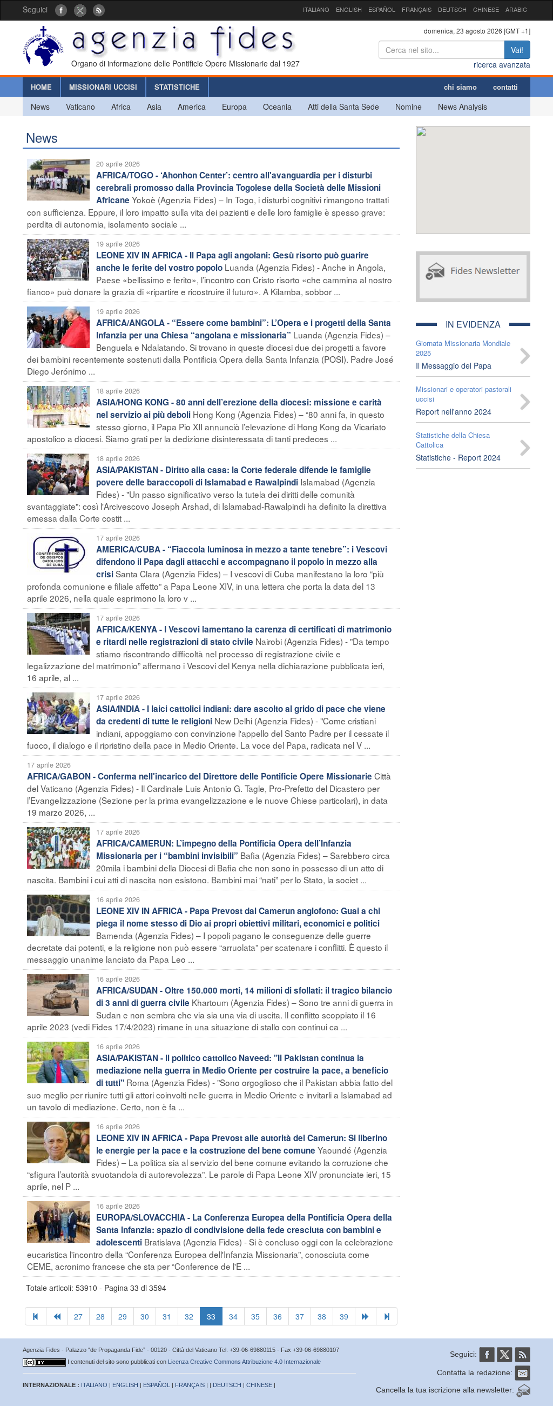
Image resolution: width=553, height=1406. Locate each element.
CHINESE (486, 9)
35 (255, 1316)
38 (322, 1316)
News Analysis (462, 106)
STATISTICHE (177, 87)
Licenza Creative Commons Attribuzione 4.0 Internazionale (244, 1361)
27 (78, 1316)
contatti (505, 87)
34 (233, 1316)
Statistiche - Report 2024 (458, 457)
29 (122, 1316)
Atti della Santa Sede (343, 106)
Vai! (517, 49)
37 (299, 1316)
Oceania (277, 106)
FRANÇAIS (416, 9)
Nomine (408, 106)
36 (277, 1316)
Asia (154, 106)
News (40, 106)
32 (189, 1316)
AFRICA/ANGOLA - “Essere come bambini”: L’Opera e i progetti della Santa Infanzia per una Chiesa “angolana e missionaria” (243, 329)
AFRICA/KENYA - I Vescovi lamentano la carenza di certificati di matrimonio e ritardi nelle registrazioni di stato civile (244, 635)
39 (344, 1316)
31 (167, 1316)
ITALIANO (316, 9)
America (192, 106)
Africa (121, 106)
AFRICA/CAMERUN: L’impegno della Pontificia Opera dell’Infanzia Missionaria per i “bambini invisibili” (224, 849)
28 (100, 1316)
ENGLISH (349, 9)
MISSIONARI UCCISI (103, 87)
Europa (234, 106)
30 (144, 1316)
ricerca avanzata (502, 64)
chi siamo (460, 87)
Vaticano (80, 106)
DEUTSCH (452, 9)
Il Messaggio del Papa (453, 365)
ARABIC (516, 9)
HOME (41, 87)
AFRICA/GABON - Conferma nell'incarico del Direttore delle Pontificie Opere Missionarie (199, 776)
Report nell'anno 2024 (453, 411)
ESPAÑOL (381, 9)
